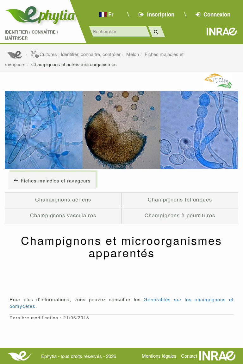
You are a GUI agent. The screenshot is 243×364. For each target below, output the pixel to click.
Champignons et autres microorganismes (74, 64)
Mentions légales (159, 355)
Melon (132, 54)
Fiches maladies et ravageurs (56, 180)
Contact (189, 355)
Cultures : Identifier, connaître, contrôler (80, 54)
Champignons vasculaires (63, 215)
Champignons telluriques (180, 199)
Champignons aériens (63, 199)
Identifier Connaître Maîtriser (31, 35)
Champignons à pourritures (180, 215)
